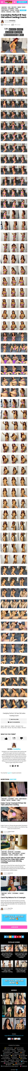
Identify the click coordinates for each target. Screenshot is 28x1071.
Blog (9, 893)
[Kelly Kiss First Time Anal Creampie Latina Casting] (21, 963)
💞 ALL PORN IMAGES (9, 1063)
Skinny (14, 800)
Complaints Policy (8, 1052)
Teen (18, 800)
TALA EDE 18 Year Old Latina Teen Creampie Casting (7, 970)
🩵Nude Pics (24, 1061)
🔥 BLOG (22, 1052)
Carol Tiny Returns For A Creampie (13, 897)
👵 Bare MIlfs (14, 1055)
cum (10, 728)
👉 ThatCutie (23, 1058)
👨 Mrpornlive (22, 1057)
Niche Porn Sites (20, 1060)
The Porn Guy (15, 1058)
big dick (8, 726)
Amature (13, 779)
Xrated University (15, 1061)
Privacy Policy (20, 1049)
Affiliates (16, 1052)
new (19, 728)
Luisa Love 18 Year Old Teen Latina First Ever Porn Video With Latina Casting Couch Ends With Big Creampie (13, 860)
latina (15, 728)
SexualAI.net (11, 1060)
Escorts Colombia (5, 1058)
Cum (16, 799)
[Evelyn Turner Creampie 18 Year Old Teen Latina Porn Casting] (14, 789)
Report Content (21, 1051)
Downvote (21, 738)
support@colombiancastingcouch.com (14, 1035)
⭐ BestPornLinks (9, 1048)
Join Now (14, 927)
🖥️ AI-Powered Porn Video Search (9, 1066)
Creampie (4, 853)
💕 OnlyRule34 (23, 1066)
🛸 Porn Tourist (7, 1054)
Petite (8, 800)
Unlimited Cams (5, 1061)
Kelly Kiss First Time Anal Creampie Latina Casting (21, 970)
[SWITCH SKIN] (14, 2)
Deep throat (22, 799)
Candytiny (20, 726)
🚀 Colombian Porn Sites (18, 1054)
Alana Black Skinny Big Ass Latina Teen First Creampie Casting (7, 955)
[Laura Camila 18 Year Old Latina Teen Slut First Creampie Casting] (21, 948)
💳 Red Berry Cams (17, 1064)
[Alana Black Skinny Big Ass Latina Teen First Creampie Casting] (7, 948)
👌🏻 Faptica (8, 1064)
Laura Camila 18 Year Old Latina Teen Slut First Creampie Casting (21, 955)
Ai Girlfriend (14, 1057)
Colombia (11, 799)
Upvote (6, 738)
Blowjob (10, 852)
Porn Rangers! (5, 1057)
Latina (3, 800)
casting (4, 728)
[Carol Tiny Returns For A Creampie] (14, 883)
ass (3, 726)
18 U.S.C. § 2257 (6, 1051)
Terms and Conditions (9, 1049)
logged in (9, 773)
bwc (13, 726)
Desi (5, 1060)
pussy (24, 728)
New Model (5, 855)
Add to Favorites (14, 722)
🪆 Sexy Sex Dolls (23, 1055)
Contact (14, 1051)
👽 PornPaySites (5, 1055)
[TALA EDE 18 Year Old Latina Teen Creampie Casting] (7, 963)
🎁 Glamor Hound (19, 1063)
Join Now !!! (22, 2)
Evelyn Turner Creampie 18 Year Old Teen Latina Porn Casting (13, 804)
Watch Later (14, 719)
